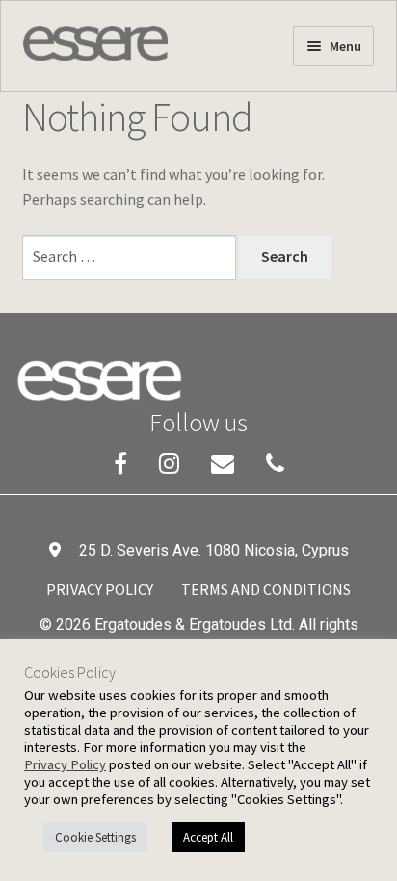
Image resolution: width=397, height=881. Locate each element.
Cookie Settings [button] (95, 837)
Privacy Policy (99, 589)
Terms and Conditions (266, 589)
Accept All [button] (208, 837)
